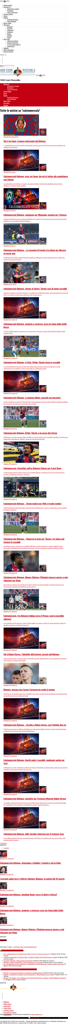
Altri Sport (7, 25)
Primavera (10, 11)
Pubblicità (6, 1002)
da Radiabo (19, 950)
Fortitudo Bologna (12, 20)
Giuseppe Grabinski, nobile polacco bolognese (18, 961)
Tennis (9, 37)
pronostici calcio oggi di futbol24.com (25, 947)
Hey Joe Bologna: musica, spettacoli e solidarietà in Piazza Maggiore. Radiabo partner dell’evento (34, 964)
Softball (9, 36)
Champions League (13, 9)
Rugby (9, 34)
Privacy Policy (7, 1008)
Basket (6, 18)
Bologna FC (7, 7)
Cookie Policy (7, 1006)
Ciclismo (9, 28)
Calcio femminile (12, 12)
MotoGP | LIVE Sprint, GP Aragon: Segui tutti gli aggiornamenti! (23, 973)
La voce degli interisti (13, 44)
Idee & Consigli (8, 52)
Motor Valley (7, 23)
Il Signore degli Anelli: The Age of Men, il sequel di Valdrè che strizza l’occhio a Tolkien (30, 957)
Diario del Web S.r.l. (36, 1014)
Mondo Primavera (12, 43)
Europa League (8, 14)
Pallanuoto (10, 30)
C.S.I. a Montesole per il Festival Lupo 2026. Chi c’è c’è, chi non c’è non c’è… (27, 954)
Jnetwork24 (10, 46)
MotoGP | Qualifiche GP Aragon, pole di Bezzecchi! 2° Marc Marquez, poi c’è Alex (29, 974)
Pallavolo (10, 32)
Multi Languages (9, 50)
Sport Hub (7, 39)
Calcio (5, 16)
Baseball (9, 27)
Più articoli (3, 843)
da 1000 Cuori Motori (30, 969)
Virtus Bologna (11, 21)
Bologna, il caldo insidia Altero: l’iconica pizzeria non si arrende (23, 962)
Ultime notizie (8, 5)
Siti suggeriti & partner (10, 1013)
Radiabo (6, 48)
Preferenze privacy (9, 1010)
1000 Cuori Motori (12, 41)
